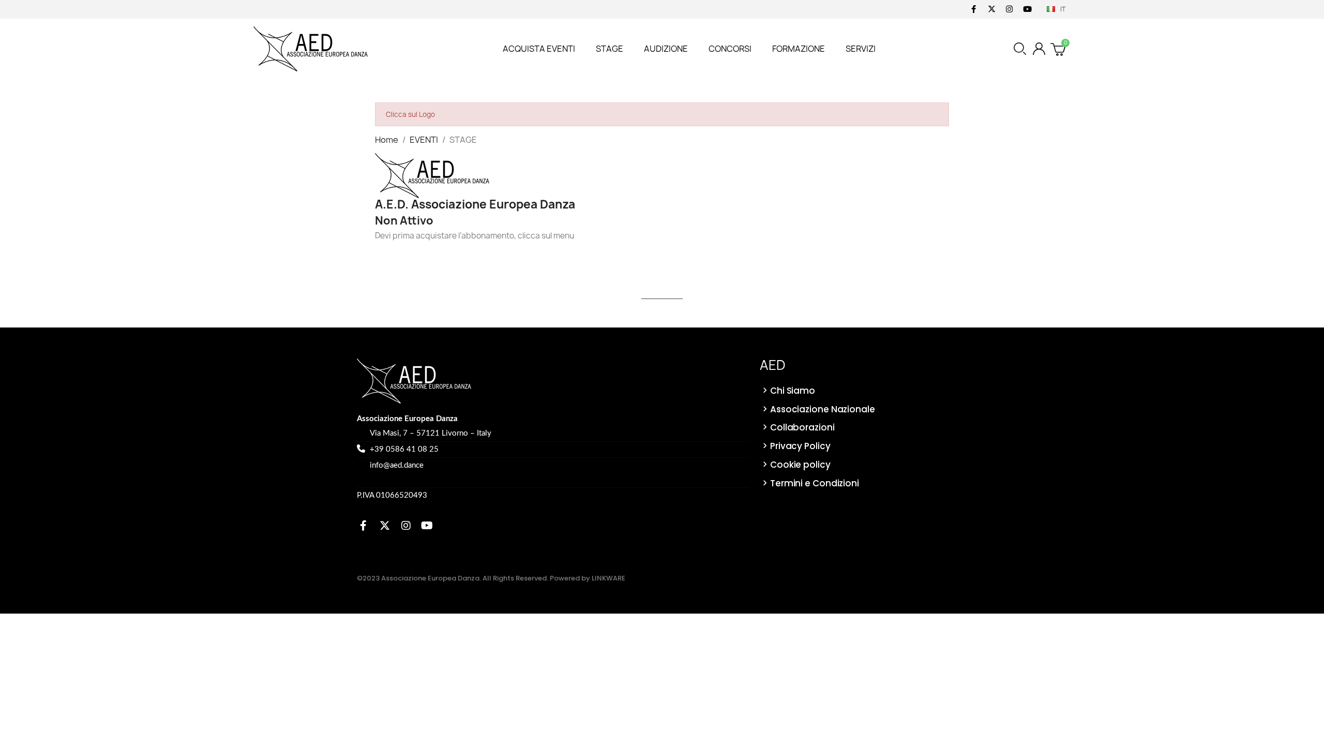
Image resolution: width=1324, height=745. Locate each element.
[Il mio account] (1039, 48)
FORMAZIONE (798, 48)
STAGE (609, 48)
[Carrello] (1059, 48)
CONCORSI (730, 48)
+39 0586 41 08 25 (404, 449)
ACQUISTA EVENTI (539, 48)
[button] (1020, 48)
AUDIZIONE (666, 48)
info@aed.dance (397, 465)
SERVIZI (861, 48)
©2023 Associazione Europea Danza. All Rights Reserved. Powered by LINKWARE (491, 578)
